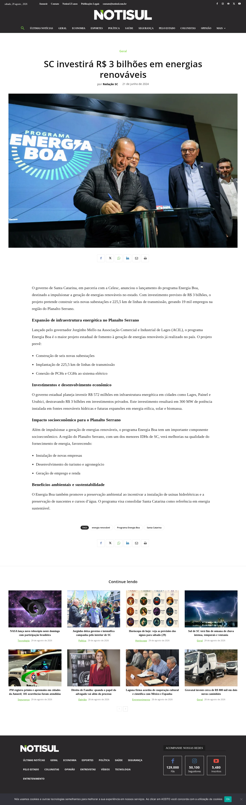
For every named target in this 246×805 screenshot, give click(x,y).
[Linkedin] (127, 258)
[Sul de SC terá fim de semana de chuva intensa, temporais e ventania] (211, 609)
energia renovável (101, 527)
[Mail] (228, 4)
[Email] (136, 258)
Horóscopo (141, 640)
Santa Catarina (154, 527)
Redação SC (110, 84)
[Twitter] (234, 4)
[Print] (145, 258)
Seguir (194, 758)
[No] (241, 799)
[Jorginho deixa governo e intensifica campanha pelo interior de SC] (93, 609)
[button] (22, 28)
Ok (228, 799)
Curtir (173, 758)
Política (82, 640)
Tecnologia (24, 640)
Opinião (82, 699)
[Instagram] (222, 4)
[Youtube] (239, 4)
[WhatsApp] (118, 258)
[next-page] (125, 708)
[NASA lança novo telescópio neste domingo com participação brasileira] (35, 609)
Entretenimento (141, 699)
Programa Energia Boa (128, 527)
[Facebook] (217, 4)
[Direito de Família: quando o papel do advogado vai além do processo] (93, 668)
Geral (123, 51)
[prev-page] (119, 708)
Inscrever (216, 758)
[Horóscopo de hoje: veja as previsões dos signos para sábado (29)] (152, 609)
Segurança (24, 699)
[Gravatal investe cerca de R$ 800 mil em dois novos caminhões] (211, 668)
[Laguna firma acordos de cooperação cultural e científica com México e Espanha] (152, 668)
